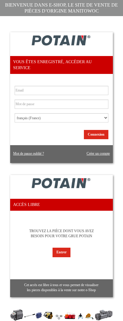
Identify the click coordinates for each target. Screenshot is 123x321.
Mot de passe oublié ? (28, 153)
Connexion (96, 134)
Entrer (61, 252)
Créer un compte (98, 153)
